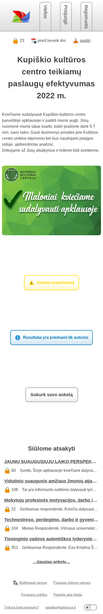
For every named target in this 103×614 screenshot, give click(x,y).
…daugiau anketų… (51, 562)
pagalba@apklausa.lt (61, 607)
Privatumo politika (34, 595)
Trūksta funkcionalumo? (21, 607)
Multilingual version (33, 583)
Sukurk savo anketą (51, 394)
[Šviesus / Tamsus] (90, 607)
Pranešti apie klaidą (68, 595)
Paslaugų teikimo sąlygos (72, 583)
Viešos (45, 11)
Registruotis (86, 17)
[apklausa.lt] (21, 16)
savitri (85, 40)
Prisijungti (65, 14)
